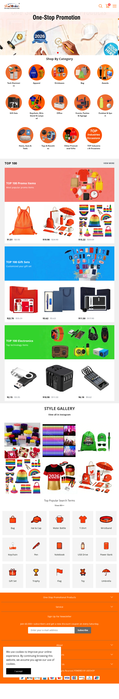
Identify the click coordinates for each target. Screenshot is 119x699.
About (59, 645)
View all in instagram (59, 414)
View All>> (59, 505)
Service (59, 606)
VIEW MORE (109, 163)
